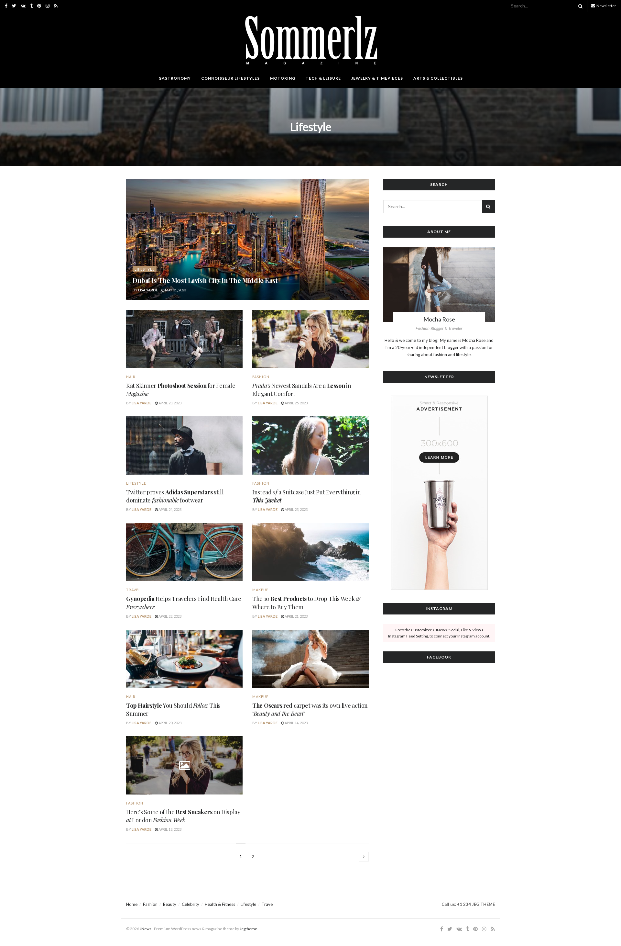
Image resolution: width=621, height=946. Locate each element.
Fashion (260, 376)
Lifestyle (145, 269)
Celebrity (190, 904)
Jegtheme (248, 928)
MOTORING (282, 78)
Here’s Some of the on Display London (183, 816)
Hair (131, 376)
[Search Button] (579, 6)
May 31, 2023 (175, 290)
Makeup (260, 589)
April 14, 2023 (296, 723)
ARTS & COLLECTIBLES (438, 78)
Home (131, 904)
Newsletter (606, 5)
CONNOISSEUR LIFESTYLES (230, 78)
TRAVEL (133, 589)
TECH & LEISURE (323, 78)
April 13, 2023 (169, 829)
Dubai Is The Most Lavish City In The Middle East (205, 280)
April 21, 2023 (296, 616)
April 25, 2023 (296, 403)
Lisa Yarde (148, 290)
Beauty (169, 904)
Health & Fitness (220, 904)
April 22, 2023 (169, 616)
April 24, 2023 (169, 509)
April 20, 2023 (169, 723)
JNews (145, 928)
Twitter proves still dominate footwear (174, 496)
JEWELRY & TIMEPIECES (377, 78)
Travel (268, 904)
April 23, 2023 (296, 509)
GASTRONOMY (174, 78)
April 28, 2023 (169, 403)
